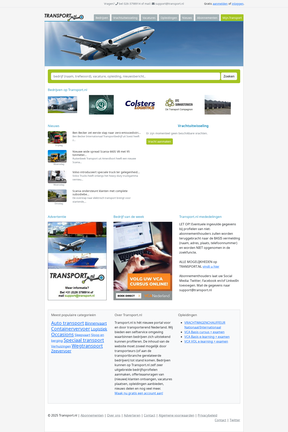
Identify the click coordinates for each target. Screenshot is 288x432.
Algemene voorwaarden (176, 415)
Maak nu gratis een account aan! (139, 393)
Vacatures (149, 18)
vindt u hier (211, 266)
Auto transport (67, 323)
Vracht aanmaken (159, 141)
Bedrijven (102, 18)
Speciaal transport (84, 340)
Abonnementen (207, 18)
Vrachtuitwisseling (125, 18)
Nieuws (187, 18)
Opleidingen (169, 18)
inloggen (238, 3)
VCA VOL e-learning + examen (206, 341)
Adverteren (132, 415)
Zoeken (229, 76)
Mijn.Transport (232, 18)
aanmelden (220, 3)
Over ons (113, 415)
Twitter (235, 420)
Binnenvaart (96, 323)
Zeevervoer (61, 351)
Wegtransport (87, 345)
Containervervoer (70, 328)
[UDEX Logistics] (142, 261)
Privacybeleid (207, 415)
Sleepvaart (82, 335)
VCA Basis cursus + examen (204, 332)
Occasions (62, 334)
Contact (149, 415)
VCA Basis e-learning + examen (207, 337)
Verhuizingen (61, 346)
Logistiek (99, 329)
